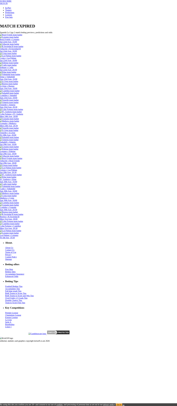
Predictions (9, 12)
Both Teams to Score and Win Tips (19, 296)
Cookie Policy (11, 257)
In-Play (8, 8)
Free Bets (9, 269)
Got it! (119, 405)
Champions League (13, 315)
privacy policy (109, 404)
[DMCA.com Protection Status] (58, 334)
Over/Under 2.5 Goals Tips (16, 298)
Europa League (11, 317)
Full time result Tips (13, 291)
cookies (59, 404)
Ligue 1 (8, 327)
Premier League (11, 313)
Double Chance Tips (13, 300)
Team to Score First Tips (15, 303)
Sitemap (8, 259)
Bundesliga (9, 324)
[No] (123, 405)
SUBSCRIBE (6, 1)
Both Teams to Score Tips (15, 293)
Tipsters (8, 10)
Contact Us (9, 250)
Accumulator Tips (12, 289)
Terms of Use (10, 252)
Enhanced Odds (11, 276)
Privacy (8, 255)
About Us (9, 248)
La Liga (8, 320)
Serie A (8, 322)
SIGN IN (4, 3)
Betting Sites (10, 272)
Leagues (8, 15)
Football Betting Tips (13, 286)
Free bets (9, 17)
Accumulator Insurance (14, 274)
